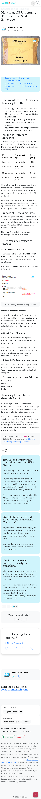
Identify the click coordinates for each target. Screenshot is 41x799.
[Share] (35, 794)
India (21, 9)
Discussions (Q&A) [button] (11, 722)
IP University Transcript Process (19, 83)
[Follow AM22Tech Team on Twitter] (13, 676)
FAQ (6, 89)
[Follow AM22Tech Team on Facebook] (18, 676)
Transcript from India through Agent (21, 86)
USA (26, 9)
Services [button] (26, 722)
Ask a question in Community (19, 648)
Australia (5, 9)
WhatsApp (9, 737)
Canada (14, 9)
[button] (4, 606)
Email (21, 737)
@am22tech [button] (11, 712)
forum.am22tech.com (14, 689)
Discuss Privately (14, 643)
